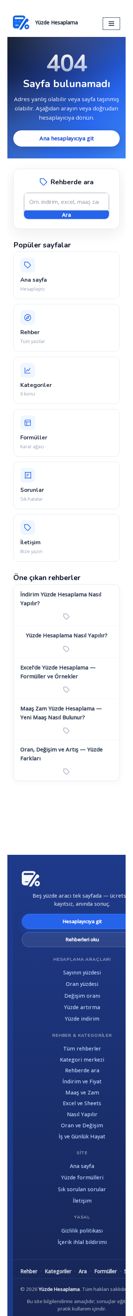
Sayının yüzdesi (82, 972)
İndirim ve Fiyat (82, 1081)
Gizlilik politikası (82, 1230)
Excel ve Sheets (82, 1103)
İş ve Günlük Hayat (82, 1136)
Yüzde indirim (82, 1018)
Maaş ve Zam (82, 1092)
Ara (66, 214)
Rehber (28, 1271)
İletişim (82, 1200)
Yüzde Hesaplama (59, 1289)
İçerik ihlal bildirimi (82, 1241)
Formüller (105, 1271)
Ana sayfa (82, 1165)
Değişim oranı (82, 995)
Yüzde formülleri (82, 1177)
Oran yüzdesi (82, 983)
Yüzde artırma (82, 1007)
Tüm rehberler (82, 1048)
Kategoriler (58, 1271)
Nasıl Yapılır (82, 1114)
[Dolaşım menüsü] (111, 23)
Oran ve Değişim (82, 1125)
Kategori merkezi (82, 1059)
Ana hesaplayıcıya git (67, 138)
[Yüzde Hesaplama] (31, 879)
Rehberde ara (82, 1070)
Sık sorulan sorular (82, 1189)
